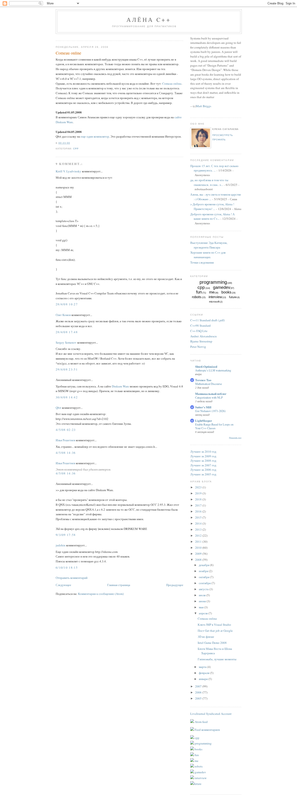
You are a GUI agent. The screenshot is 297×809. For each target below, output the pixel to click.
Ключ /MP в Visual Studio (214, 624)
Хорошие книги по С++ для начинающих (208, 254)
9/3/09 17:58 (66, 535)
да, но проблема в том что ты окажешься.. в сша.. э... (209, 182)
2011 (198, 541)
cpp (76, 148)
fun (199, 292)
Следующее (63, 585)
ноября (204, 571)
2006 (198, 692)
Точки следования (202, 262)
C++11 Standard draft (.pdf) (207, 320)
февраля (204, 673)
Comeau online (68, 53)
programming (213, 282)
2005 (198, 698)
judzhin (60, 545)
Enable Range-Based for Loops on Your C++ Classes (214, 426)
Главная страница (118, 585)
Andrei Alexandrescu (203, 336)
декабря (204, 565)
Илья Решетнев (65, 440)
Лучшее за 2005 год (203, 474)
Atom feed (201, 722)
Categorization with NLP (209, 397)
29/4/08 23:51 (67, 369)
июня (203, 601)
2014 (198, 523)
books (226, 292)
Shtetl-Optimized (206, 366)
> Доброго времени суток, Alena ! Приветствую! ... (212, 206)
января (203, 679)
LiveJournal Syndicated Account (211, 714)
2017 (198, 505)
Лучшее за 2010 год (203, 451)
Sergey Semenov (66, 342)
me (211, 292)
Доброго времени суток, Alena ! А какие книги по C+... (212, 216)
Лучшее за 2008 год (203, 460)
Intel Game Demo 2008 (212, 643)
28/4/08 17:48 (67, 332)
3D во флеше (206, 637)
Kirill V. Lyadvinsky (68, 171)
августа (204, 589)
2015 (198, 517)
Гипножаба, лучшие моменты (217, 659)
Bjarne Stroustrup (201, 341)
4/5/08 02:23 (66, 430)
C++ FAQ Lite (198, 331)
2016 (198, 511)
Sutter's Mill (203, 407)
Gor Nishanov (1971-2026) (210, 411)
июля (202, 595)
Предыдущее (174, 585)
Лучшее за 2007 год (203, 465)
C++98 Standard (200, 325)
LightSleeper (203, 420)
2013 (198, 529)
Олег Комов (63, 315)
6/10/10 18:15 (67, 567)
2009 (198, 553)
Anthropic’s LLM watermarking (213, 370)
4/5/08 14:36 (66, 453)
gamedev (221, 287)
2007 (198, 686)
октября (204, 577)
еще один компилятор (95, 136)
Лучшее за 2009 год (203, 456)
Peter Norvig (198, 347)
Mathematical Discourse (208, 384)
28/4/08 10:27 (67, 304)
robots (196, 297)
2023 (198, 487)
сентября (205, 583)
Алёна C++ (148, 19)
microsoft (214, 301)
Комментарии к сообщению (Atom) (101, 594)
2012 (198, 535)
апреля (203, 613)
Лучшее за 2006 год (203, 469)
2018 (198, 499)
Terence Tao (203, 380)
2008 (198, 560)
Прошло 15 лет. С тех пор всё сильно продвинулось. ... (214, 168)
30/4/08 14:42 (67, 397)
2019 (198, 493)
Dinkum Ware (120, 386)
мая (201, 607)
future (233, 297)
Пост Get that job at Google (215, 631)
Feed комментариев (207, 730)
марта (203, 667)
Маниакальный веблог (210, 393)
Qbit (58, 408)
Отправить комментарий (71, 578)
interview (215, 297)
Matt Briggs (203, 106)
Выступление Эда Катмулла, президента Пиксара (208, 245)
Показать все (235, 437)
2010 (198, 547)
